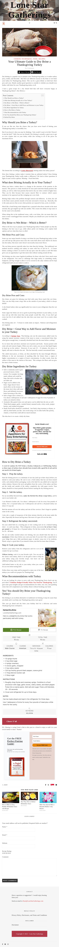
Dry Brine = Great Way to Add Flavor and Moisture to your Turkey (23, 105)
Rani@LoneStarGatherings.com (33, 901)
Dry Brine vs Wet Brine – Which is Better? (16, 103)
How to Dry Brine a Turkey (12, 110)
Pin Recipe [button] (44, 630)
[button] (17, 767)
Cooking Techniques (23, 59)
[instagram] (8, 944)
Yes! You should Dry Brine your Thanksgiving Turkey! (20, 115)
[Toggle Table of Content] (41, 95)
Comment (5, 857)
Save (53, 784)
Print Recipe (37, 72)
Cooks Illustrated (27, 170)
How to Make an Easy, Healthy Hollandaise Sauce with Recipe (9, 806)
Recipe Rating (6, 851)
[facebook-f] (2, 944)
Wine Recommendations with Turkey (15, 112)
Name (4, 827)
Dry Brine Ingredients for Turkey (14, 107)
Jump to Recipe (25, 72)
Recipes (42, 59)
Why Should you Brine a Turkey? (14, 98)
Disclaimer (15, 925)
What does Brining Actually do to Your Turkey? (18, 100)
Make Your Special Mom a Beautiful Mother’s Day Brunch (47, 806)
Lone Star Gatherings (29, 9)
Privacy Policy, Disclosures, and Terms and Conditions (29, 915)
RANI (5, 785)
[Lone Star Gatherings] (3, 23)
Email (4, 835)
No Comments (29, 68)
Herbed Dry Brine (9, 117)
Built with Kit (42, 454)
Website (4, 843)
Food (35, 59)
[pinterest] (5, 944)
